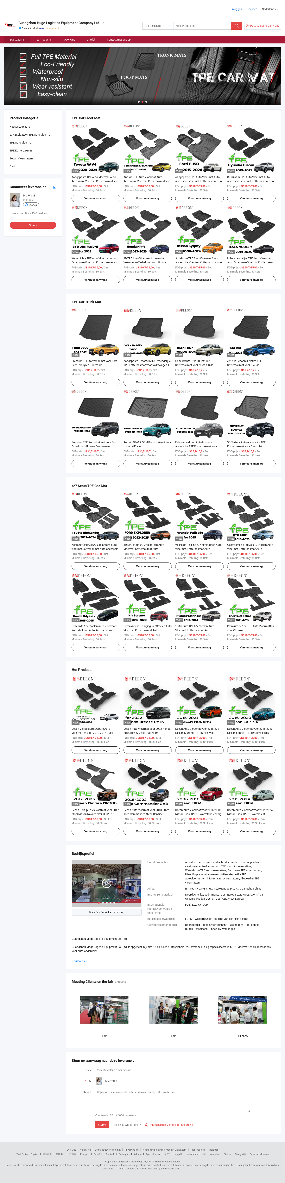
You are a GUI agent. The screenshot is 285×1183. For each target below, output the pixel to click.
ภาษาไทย (215, 1154)
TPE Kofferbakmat (21, 150)
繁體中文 (60, 1154)
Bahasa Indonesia (259, 1154)
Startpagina (17, 39)
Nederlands (192, 1154)
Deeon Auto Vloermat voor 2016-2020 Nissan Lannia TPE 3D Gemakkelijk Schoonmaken (250, 733)
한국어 (167, 1154)
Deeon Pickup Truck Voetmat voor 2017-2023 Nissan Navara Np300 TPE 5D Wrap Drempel (96, 814)
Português (124, 1154)
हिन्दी (204, 1154)
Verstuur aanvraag (95, 198)
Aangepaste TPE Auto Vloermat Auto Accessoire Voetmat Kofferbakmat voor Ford (199, 181)
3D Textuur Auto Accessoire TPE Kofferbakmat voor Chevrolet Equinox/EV (246, 446)
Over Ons (69, 39)
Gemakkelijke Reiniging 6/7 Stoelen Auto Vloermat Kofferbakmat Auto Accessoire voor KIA (148, 630)
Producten (46, 39)
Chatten (32, 204)
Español (97, 1154)
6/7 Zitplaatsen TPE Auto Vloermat (31, 134)
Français (84, 1154)
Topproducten (197, 1149)
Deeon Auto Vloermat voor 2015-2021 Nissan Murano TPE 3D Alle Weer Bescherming (198, 733)
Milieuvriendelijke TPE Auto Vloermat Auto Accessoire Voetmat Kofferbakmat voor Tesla (251, 262)
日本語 (72, 1154)
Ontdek (91, 39)
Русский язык (153, 1154)
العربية (178, 1154)
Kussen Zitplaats (20, 126)
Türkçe (227, 1154)
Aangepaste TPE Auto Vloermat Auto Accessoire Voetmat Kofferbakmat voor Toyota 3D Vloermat (95, 181)
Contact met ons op (119, 39)
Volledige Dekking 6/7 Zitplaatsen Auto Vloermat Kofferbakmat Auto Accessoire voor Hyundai (198, 549)
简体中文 (47, 1154)
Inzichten (213, 1149)
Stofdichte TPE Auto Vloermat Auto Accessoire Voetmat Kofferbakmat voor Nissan (199, 262)
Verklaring (85, 1149)
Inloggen (236, 9)
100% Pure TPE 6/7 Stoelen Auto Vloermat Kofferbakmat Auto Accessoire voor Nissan (194, 630)
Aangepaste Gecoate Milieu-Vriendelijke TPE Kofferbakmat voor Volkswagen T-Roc (147, 365)
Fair (104, 1036)
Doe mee (252, 9)
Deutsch (110, 1154)
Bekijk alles (78, 961)
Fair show (242, 1036)
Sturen (102, 1124)
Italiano (138, 1154)
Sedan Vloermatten (21, 158)
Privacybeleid (132, 1149)
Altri (12, 166)
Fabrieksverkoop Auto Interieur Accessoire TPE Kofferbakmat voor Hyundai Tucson (196, 446)
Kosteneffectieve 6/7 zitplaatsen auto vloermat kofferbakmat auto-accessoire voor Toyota (95, 549)
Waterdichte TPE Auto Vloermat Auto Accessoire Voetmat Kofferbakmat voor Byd (95, 262)
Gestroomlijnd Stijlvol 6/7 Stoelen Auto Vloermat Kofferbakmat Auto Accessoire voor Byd (250, 549)
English (34, 1154)
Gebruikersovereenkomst (108, 1149)
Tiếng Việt (240, 1154)
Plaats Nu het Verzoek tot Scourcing (169, 1125)
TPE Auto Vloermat (21, 142)
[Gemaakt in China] (29, 7)
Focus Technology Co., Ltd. (137, 1161)
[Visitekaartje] (54, 187)
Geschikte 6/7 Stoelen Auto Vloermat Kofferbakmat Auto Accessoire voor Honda (94, 630)
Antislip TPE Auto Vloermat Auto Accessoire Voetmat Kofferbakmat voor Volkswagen (147, 181)
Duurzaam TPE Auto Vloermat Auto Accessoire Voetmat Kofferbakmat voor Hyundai (251, 181)
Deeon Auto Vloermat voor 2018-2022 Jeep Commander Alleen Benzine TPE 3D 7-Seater (146, 814)
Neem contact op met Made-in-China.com (164, 1149)
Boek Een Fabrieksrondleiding (106, 912)
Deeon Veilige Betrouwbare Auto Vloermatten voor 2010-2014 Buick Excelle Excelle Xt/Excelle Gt (92, 733)
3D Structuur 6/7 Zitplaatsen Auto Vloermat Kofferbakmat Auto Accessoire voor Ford (144, 549)
